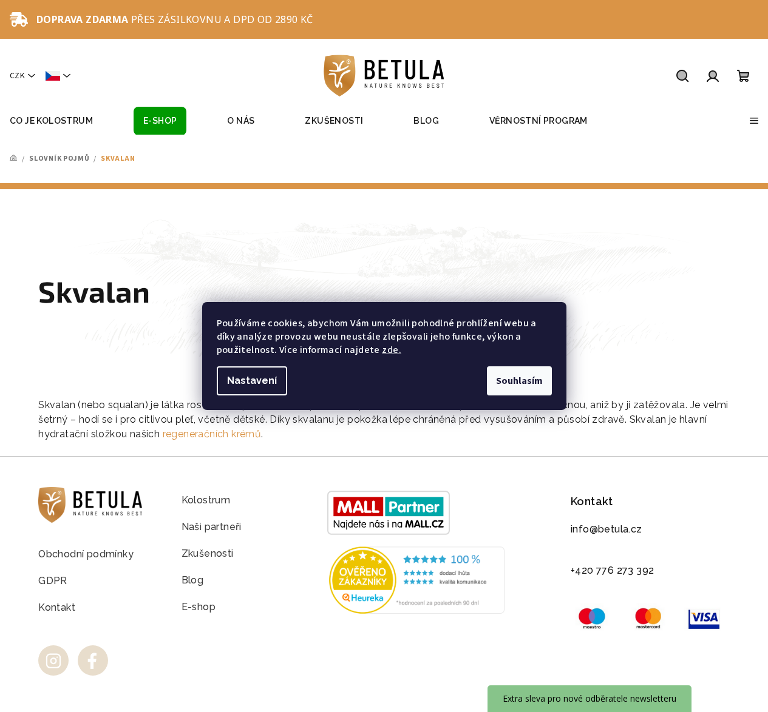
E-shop (199, 607)
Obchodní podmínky (86, 554)
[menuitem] (51, 121)
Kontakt (56, 607)
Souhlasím (519, 381)
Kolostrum (206, 500)
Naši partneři (212, 526)
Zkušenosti (208, 553)
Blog (193, 580)
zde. (391, 350)
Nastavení (252, 380)
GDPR (52, 580)
